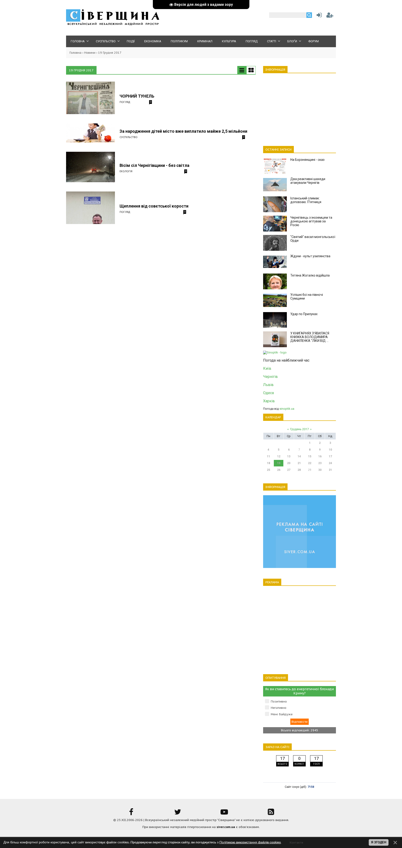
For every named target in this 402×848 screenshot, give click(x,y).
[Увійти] (318, 16)
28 (299, 470)
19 (278, 463)
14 (299, 456)
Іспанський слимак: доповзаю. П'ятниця (305, 200)
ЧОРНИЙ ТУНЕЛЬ (137, 96)
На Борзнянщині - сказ (307, 160)
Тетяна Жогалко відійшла (310, 275)
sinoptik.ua (286, 408)
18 (268, 463)
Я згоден (378, 842)
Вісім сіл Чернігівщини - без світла (154, 165)
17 (330, 456)
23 (320, 463)
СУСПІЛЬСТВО (128, 137)
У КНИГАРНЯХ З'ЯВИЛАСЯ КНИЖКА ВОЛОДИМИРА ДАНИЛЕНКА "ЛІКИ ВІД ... (309, 337)
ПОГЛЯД (125, 102)
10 (330, 449)
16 (320, 456)
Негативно (278, 708)
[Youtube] (224, 813)
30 (320, 470)
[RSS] (271, 813)
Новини (89, 53)
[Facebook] (131, 813)
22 (309, 463)
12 (278, 456)
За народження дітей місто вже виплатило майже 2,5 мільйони (183, 131)
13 (288, 456)
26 (278, 470)
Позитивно (279, 701)
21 (299, 463)
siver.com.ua (226, 827)
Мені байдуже (282, 714)
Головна (75, 53)
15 (309, 456)
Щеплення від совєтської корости (154, 206)
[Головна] (112, 24)
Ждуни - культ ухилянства (310, 256)
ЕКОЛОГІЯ (126, 171)
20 (288, 463)
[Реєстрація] (330, 16)
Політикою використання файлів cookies (250, 842)
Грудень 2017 (299, 429)
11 (268, 456)
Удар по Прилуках (304, 314)
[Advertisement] (299, 107)
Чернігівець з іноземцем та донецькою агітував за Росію (311, 221)
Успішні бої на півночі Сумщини (306, 296)
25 (268, 470)
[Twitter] (177, 813)
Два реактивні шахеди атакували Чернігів (307, 181)
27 (288, 470)
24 (330, 463)
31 (330, 470)
